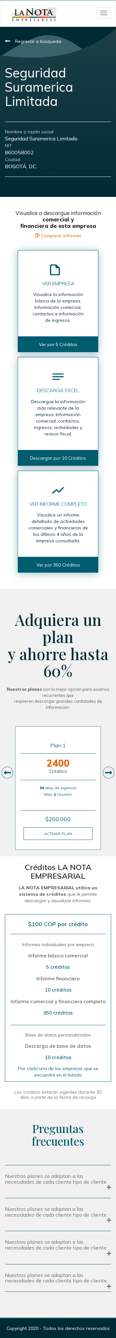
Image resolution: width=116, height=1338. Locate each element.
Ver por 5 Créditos (58, 344)
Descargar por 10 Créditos (58, 458)
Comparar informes (60, 236)
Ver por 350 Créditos (58, 565)
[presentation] (7, 773)
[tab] (58, 1180)
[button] (58, 1181)
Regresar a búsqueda (37, 41)
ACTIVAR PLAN (58, 833)
